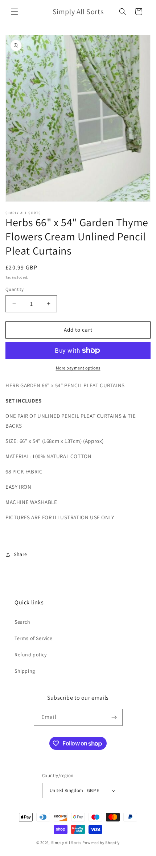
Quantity (14, 289)
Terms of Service (34, 638)
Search (22, 622)
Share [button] (20, 554)
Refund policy (31, 654)
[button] (14, 12)
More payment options (78, 368)
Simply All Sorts (67, 842)
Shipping (25, 671)
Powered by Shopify (101, 842)
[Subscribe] (114, 717)
